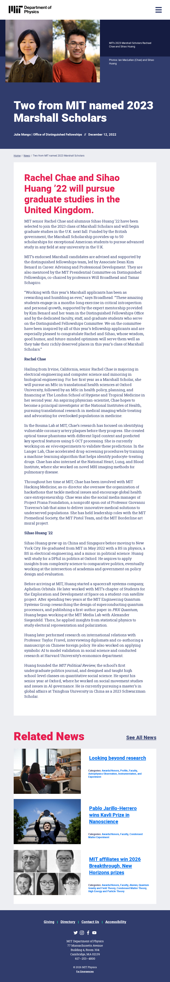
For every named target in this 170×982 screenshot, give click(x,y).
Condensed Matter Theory (131, 888)
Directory (68, 921)
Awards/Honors (110, 771)
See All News (141, 737)
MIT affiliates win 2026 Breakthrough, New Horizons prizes (115, 866)
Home (17, 155)
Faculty (133, 771)
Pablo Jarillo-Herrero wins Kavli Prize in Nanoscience (113, 815)
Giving (49, 921)
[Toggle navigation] (131, 10)
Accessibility (115, 921)
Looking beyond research (117, 758)
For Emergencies (85, 971)
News (27, 155)
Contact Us (90, 921)
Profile (124, 771)
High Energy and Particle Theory (106, 891)
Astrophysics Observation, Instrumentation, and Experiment (115, 775)
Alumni (133, 885)
